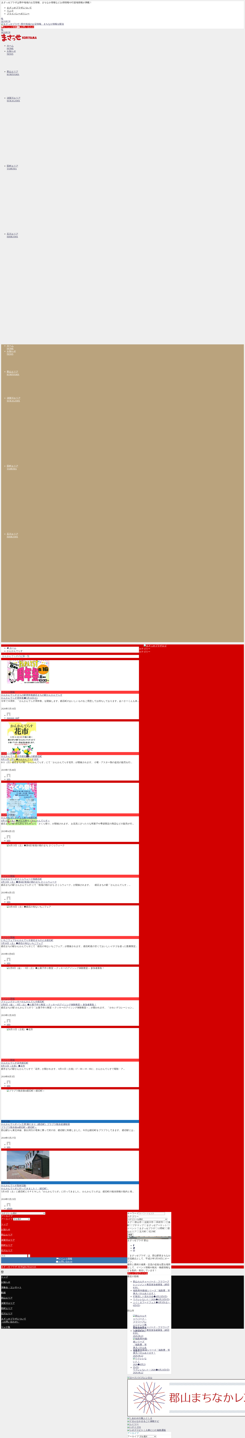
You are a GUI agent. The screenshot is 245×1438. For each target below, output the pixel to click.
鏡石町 (38, 756)
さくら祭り (22, 817)
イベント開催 (8, 692)
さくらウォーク (25, 879)
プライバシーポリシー (18, 13)
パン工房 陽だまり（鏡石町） (32, 1124)
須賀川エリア (8, 1240)
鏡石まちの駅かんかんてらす (47, 695)
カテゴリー (133, 1216)
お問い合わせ (27, 27)
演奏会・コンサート (11, 1287)
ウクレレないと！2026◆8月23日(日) (151, 1299)
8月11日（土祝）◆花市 (13, 1066)
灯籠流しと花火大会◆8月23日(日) (150, 1296)
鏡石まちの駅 (28, 756)
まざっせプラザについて (19, 8)
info (8, 779)
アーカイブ (133, 1436)
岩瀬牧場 (65, 1124)
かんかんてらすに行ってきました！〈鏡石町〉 (25, 1188)
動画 (3, 1292)
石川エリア (6, 1250)
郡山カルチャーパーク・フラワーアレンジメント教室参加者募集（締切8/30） (151, 1284)
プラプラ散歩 (54, 1124)
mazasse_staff (13, 718)
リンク (10, 10)
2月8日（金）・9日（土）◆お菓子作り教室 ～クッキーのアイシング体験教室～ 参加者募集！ (48, 1004)
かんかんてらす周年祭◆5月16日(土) (19, 698)
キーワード (133, 1213)
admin (9, 1208)
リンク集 (5, 1327)
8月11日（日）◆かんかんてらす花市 (20, 759)
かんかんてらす (9, 695)
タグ (129, 1222)
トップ (4, 1224)
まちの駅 (21, 695)
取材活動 (5, 1121)
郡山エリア (6, 1235)
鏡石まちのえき (39, 940)
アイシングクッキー (11, 1001)
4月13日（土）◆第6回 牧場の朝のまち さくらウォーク (29, 882)
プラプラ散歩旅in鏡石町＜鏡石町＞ (19, 1127)
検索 (130, 1235)
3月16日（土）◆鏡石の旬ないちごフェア (22, 943)
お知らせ (5, 1229)
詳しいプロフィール (137, 1273)
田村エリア (6, 1245)
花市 (19, 756)
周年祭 (29, 695)
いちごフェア (8, 940)
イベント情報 (10, 27)
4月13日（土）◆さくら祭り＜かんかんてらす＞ (25, 820)
